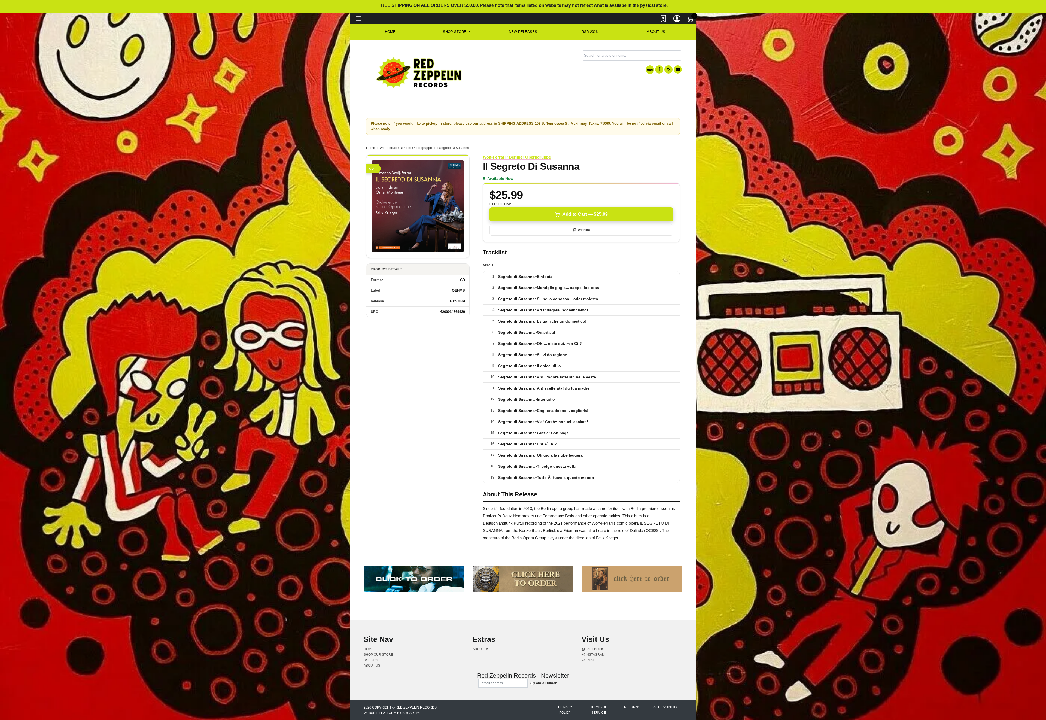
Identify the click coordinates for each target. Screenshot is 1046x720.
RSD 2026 (590, 32)
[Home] (419, 72)
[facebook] (659, 69)
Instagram (595, 655)
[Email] (677, 69)
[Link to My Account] (677, 20)
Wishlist (584, 230)
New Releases (523, 32)
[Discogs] (650, 69)
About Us (656, 32)
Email (590, 660)
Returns (632, 707)
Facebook (594, 649)
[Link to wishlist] (663, 20)
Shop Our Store (378, 655)
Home (370, 148)
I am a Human (545, 683)
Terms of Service (598, 710)
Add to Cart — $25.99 (585, 214)
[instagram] (668, 69)
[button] (456, 32)
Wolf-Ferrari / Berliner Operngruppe (406, 148)
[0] (691, 20)
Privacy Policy (565, 710)
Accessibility (665, 707)
